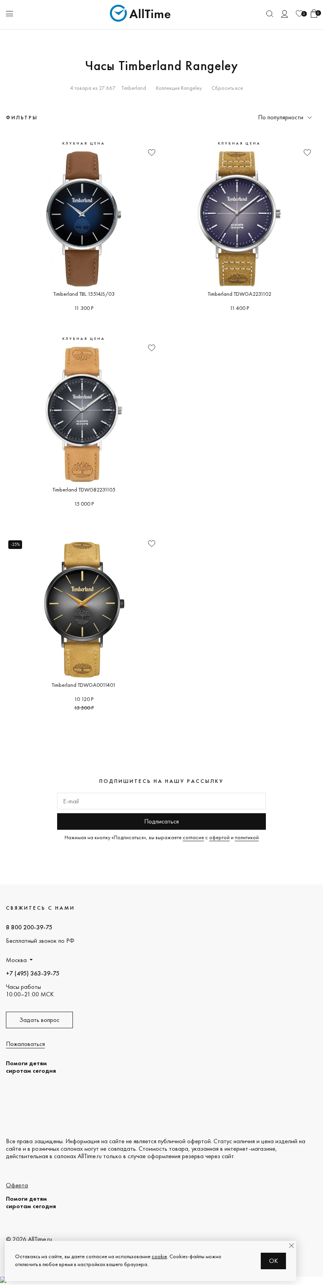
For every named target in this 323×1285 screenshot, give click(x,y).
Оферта (17, 1185)
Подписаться (161, 821)
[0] (299, 13)
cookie (159, 1256)
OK (273, 1261)
